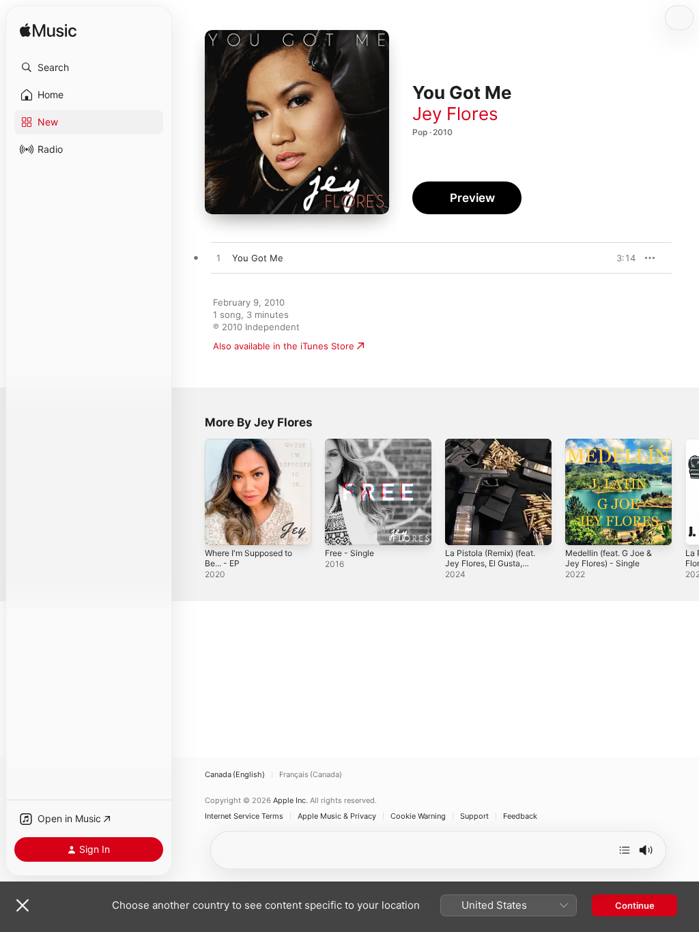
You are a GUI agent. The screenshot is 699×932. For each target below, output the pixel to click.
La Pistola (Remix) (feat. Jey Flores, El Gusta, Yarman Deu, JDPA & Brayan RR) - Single (490, 568)
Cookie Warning (418, 816)
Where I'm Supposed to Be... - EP (248, 558)
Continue (635, 905)
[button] (88, 67)
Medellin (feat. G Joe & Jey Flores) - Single (608, 558)
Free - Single (349, 553)
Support (474, 816)
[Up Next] (624, 850)
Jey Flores (455, 113)
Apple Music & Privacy (337, 816)
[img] (48, 31)
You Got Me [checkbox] (257, 257)
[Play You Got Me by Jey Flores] (218, 258)
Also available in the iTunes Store (283, 345)
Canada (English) (235, 774)
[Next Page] (685, 492)
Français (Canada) (310, 774)
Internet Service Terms (244, 816)
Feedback (520, 816)
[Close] (22, 905)
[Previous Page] (191, 492)
